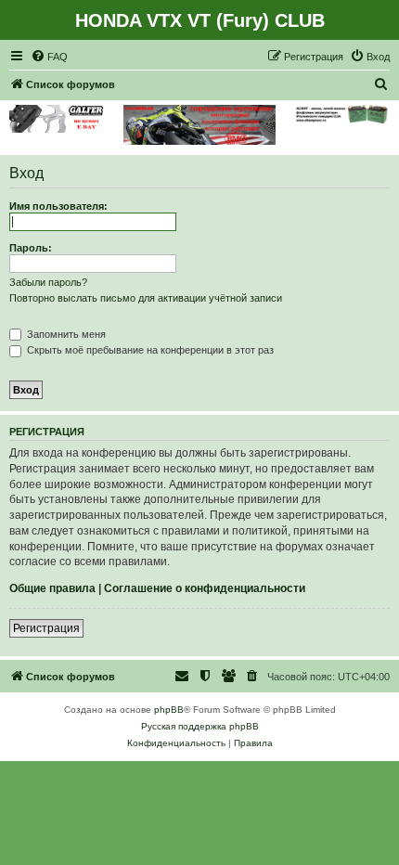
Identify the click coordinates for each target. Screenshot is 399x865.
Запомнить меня (65, 334)
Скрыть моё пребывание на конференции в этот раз (149, 349)
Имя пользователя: (58, 206)
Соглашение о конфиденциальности (204, 588)
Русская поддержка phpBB (200, 726)
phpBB (169, 709)
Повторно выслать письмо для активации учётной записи (145, 297)
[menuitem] (49, 56)
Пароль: (30, 247)
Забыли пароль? (48, 282)
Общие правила (52, 588)
